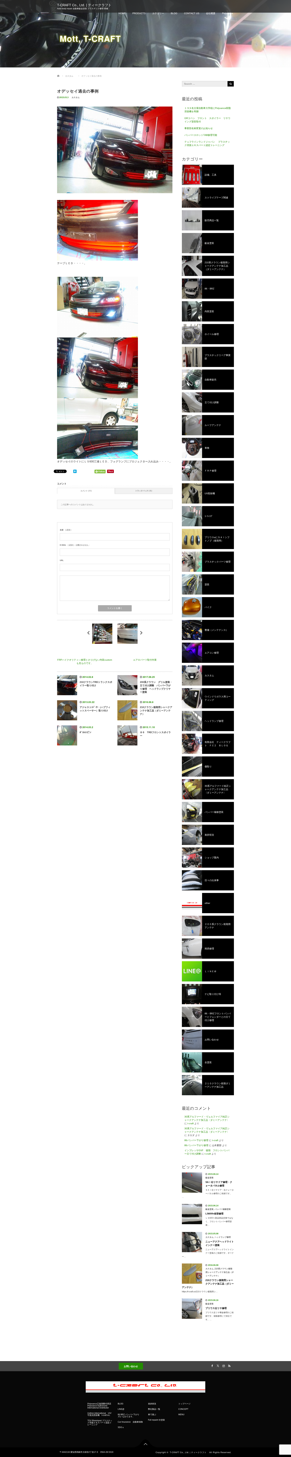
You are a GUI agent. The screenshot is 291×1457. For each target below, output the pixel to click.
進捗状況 (152, 1404)
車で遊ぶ (152, 1414)
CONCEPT (183, 1409)
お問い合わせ (131, 1366)
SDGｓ (121, 1427)
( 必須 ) (65, 530)
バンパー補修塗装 (223, 1209)
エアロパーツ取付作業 (145, 659)
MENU (181, 1414)
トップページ (184, 1404)
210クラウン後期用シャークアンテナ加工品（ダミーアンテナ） (156, 710)
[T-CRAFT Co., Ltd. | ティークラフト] (145, 1386)
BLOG (174, 13)
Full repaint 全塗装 (156, 1420)
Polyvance (227, 13)
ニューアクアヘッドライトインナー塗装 (219, 1243)
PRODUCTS (139, 13)
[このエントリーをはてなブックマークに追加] (75, 471)
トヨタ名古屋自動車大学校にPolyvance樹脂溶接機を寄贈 (207, 110)
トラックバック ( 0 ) (143, 491)
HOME (122, 13)
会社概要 (210, 13)
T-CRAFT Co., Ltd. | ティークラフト (86, 5)
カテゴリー (158, 13)
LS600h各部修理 (214, 1213)
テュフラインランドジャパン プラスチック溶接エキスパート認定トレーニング (207, 143)
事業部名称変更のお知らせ (198, 128)
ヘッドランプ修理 (223, 1237)
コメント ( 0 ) (86, 491)
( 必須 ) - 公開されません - (75, 545)
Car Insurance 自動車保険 (130, 1422)
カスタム (76, 97)
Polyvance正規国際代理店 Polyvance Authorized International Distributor (99, 1406)
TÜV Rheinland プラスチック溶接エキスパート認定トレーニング (99, 1422)
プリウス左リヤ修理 (216, 1308)
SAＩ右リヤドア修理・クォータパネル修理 (218, 1184)
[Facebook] (211, 1365)
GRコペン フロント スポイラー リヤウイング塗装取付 (207, 120)
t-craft (190, 1123)
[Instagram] (223, 1365)
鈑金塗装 (209, 1177)
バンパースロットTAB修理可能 (200, 135)
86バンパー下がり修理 (196, 1140)
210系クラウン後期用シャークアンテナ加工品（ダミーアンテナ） (219, 1272)
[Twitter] (217, 1365)
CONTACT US (191, 13)
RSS (228, 1365)
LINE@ (121, 1409)
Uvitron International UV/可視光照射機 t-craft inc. (99, 1414)
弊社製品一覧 (154, 1409)
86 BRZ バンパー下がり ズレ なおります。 (129, 1415)
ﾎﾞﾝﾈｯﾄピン (85, 732)
